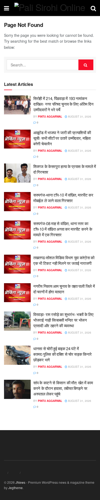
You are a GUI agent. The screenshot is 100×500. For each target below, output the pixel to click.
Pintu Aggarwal (50, 116)
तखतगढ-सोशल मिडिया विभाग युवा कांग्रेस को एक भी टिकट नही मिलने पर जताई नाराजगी (63, 260)
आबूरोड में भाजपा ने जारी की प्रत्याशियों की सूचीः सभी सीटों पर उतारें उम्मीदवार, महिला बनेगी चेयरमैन (62, 138)
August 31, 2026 (79, 116)
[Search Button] (85, 64)
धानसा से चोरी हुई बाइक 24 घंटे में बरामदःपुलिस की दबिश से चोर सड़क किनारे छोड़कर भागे (62, 354)
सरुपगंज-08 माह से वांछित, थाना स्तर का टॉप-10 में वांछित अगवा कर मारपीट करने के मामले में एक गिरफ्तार (62, 229)
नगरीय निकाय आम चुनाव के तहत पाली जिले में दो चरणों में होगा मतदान (64, 288)
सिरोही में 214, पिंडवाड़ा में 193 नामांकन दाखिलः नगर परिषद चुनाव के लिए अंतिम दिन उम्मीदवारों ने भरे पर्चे (63, 103)
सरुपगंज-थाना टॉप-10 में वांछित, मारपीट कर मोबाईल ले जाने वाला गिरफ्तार (63, 197)
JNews (20, 482)
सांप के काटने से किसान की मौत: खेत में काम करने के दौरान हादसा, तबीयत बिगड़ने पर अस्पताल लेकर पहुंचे (63, 388)
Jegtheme (15, 487)
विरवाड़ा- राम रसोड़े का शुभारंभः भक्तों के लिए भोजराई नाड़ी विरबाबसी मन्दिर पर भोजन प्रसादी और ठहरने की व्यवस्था (63, 319)
